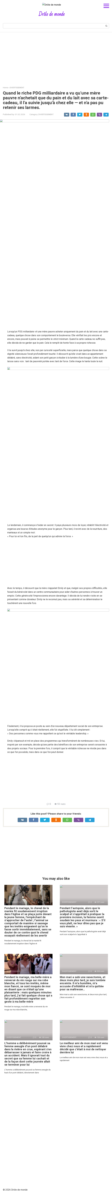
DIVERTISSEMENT (46, 114)
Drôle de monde (52, 14)
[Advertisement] (56, 57)
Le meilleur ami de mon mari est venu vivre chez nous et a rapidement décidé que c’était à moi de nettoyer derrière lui (84, 1047)
